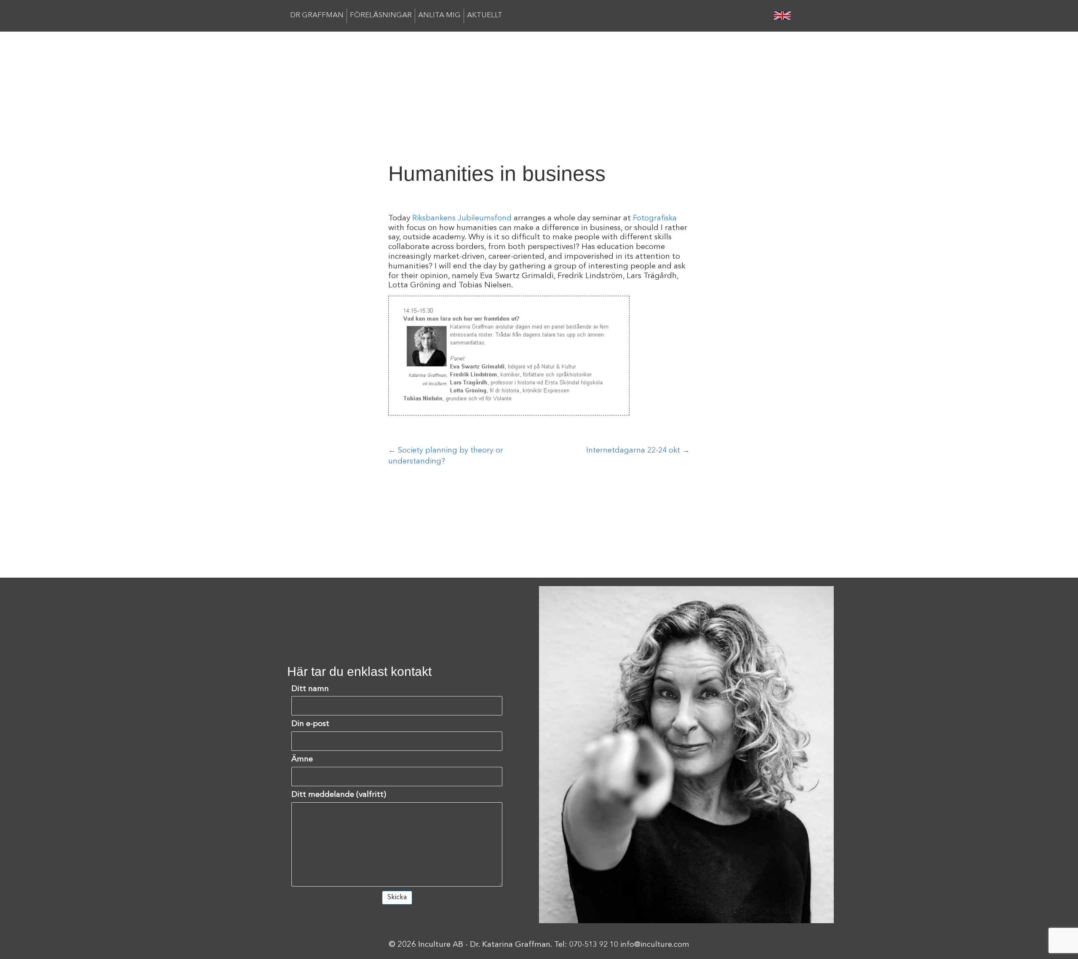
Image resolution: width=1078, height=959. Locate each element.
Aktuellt (484, 15)
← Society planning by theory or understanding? (445, 456)
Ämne (302, 759)
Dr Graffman (317, 15)
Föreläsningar (381, 15)
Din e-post (310, 724)
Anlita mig (439, 15)
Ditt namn (310, 689)
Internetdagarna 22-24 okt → (638, 450)
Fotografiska (655, 218)
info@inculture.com (654, 944)
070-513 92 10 (593, 944)
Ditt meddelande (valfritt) (338, 795)
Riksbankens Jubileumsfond (462, 218)
